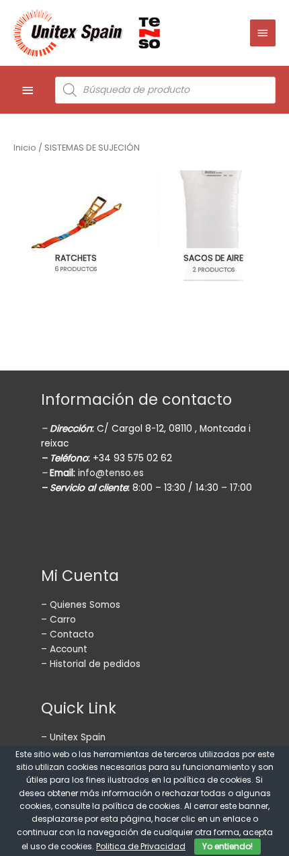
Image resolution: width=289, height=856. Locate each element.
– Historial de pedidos (90, 664)
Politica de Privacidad (140, 846)
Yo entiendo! (227, 846)
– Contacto (67, 634)
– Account (64, 649)
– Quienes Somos (80, 604)
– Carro (58, 619)
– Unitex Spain (73, 737)
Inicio (24, 147)
